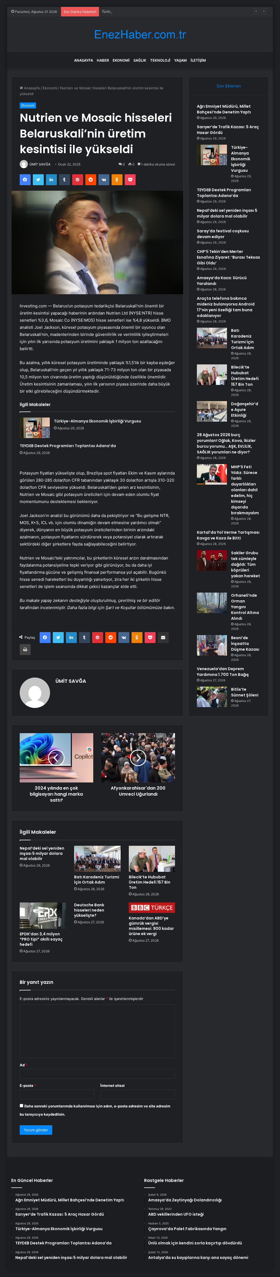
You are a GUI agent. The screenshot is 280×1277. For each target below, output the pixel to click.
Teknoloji (160, 60)
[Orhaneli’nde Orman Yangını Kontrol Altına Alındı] (212, 603)
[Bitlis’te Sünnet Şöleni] (212, 697)
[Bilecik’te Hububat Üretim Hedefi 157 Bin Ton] (152, 859)
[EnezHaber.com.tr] (140, 34)
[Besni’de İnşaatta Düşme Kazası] (212, 645)
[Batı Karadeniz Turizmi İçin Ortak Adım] (97, 859)
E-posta (28, 1085)
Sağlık (139, 60)
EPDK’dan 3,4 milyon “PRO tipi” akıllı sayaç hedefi (41, 939)
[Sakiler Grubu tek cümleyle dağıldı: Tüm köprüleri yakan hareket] (212, 560)
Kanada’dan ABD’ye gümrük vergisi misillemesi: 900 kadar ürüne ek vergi (151, 925)
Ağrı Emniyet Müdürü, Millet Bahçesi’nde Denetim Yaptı (224, 109)
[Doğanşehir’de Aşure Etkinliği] (212, 411)
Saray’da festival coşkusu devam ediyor (223, 233)
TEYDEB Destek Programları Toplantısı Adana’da (68, 445)
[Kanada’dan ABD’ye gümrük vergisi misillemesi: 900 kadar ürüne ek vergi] (152, 907)
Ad (23, 1065)
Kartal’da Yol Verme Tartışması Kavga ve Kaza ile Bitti (228, 535)
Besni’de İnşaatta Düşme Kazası (245, 643)
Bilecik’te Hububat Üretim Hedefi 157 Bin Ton (149, 882)
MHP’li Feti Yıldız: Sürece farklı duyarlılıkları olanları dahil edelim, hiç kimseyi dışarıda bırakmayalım (245, 490)
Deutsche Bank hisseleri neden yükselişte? (89, 910)
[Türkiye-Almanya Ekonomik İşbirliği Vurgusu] (35, 428)
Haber (103, 60)
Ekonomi (121, 60)
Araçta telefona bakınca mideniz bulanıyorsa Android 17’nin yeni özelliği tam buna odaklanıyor (226, 307)
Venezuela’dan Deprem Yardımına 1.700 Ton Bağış (223, 671)
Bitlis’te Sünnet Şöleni (244, 692)
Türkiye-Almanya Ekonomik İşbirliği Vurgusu (139, 11)
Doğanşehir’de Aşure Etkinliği (244, 409)
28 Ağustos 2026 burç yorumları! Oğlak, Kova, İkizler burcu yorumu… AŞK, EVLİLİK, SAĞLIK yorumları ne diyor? (226, 443)
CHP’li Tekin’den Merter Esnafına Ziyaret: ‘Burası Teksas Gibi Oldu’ (228, 257)
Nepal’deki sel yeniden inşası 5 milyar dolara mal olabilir (42, 853)
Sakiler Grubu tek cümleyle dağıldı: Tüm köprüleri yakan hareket (245, 564)
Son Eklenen (229, 85)
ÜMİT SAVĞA (40, 164)
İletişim (198, 60)
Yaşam (180, 60)
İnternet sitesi (112, 1085)
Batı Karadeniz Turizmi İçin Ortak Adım (96, 879)
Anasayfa (83, 60)
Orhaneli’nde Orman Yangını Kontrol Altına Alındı (245, 607)
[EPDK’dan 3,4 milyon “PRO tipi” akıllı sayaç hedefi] (43, 915)
